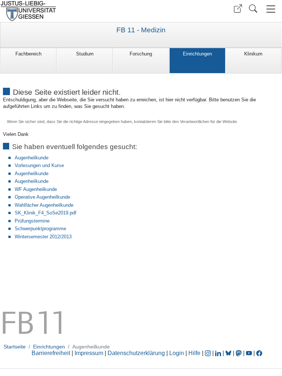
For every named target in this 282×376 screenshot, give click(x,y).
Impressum (89, 353)
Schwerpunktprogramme (40, 228)
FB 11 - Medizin (141, 30)
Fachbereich (28, 54)
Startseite (15, 347)
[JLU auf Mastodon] (239, 353)
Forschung (141, 54)
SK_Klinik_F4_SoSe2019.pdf (45, 213)
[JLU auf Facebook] (259, 353)
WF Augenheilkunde (36, 189)
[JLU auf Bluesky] (229, 353)
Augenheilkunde (31, 157)
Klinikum (253, 54)
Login (177, 353)
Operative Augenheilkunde (42, 197)
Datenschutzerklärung (136, 353)
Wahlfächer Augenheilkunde (44, 205)
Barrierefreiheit (51, 353)
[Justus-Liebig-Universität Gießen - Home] (69, 11)
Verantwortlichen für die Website (208, 121)
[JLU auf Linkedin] (219, 353)
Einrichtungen (197, 54)
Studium (85, 54)
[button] (238, 8)
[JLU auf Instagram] (208, 353)
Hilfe (194, 353)
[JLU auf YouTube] (249, 353)
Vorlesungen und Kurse (39, 165)
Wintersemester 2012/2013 (43, 236)
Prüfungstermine (32, 221)
